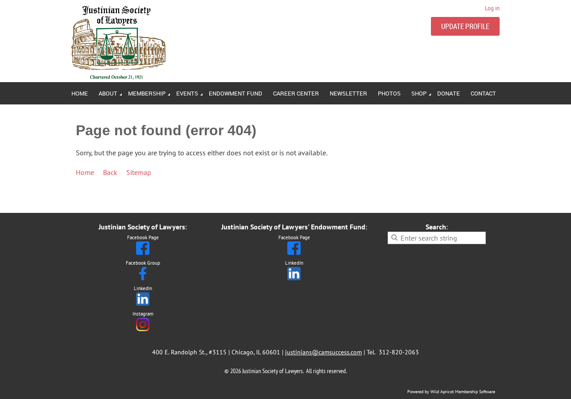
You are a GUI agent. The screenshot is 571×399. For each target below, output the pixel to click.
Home (85, 172)
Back (110, 172)
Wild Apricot (442, 392)
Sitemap (138, 172)
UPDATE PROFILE (465, 26)
